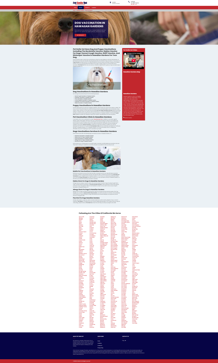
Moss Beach (113, 242)
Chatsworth (81, 323)
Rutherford (123, 263)
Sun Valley (134, 240)
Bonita (80, 267)
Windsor (134, 312)
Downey (91, 267)
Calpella (80, 293)
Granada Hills (92, 324)
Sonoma (134, 220)
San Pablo (123, 294)
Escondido (91, 293)
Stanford (134, 230)
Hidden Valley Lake (104, 235)
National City (113, 252)
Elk (90, 287)
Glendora (91, 320)
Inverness (102, 248)
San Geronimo (124, 279)
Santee (122, 313)
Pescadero (113, 309)
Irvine (101, 249)
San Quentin (124, 297)
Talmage (134, 249)
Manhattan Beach (104, 316)
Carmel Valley (82, 312)
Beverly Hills (81, 260)
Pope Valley (123, 225)
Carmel (80, 309)
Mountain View (114, 249)
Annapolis (81, 235)
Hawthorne (102, 229)
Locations (94, 7)
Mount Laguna (114, 248)
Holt (101, 238)
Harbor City (102, 226)
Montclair (113, 229)
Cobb (90, 226)
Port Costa (123, 226)
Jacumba (102, 250)
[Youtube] (123, 340)
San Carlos (123, 270)
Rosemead (123, 259)
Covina (90, 241)
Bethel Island (81, 259)
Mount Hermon (114, 246)
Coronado (91, 234)
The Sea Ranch (135, 255)
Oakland (112, 275)
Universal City (135, 274)
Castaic (80, 316)
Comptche (91, 227)
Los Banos (102, 306)
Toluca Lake (134, 257)
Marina (101, 317)
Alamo (80, 220)
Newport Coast (114, 261)
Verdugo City (135, 286)
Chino (80, 324)
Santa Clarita (124, 305)
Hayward (102, 230)
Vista (133, 291)
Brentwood (81, 280)
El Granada (91, 278)
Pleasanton (123, 218)
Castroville (81, 319)
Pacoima (112, 293)
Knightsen (102, 260)
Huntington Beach (104, 242)
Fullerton (91, 308)
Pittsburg (113, 323)
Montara (113, 227)
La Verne (102, 272)
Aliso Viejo (81, 226)
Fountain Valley (92, 305)
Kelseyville (102, 256)
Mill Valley (113, 218)
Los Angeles (102, 305)
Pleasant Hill (124, 216)
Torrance (134, 261)
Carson (80, 313)
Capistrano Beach (82, 305)
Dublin (90, 270)
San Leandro (124, 285)
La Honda (102, 264)
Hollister (102, 237)
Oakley (112, 276)
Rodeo (122, 256)
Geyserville (91, 315)
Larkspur (102, 289)
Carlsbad (81, 308)
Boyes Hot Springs (83, 275)
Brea (80, 279)
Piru (112, 321)
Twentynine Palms (136, 270)
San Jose (123, 282)
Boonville (81, 270)
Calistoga (81, 291)
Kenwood (102, 259)
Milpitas (112, 220)
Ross (122, 260)
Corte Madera (92, 235)
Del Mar (91, 256)
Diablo (90, 259)
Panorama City (114, 301)
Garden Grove (92, 312)
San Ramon (123, 300)
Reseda (122, 248)
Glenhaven (91, 321)
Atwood (80, 244)
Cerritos (80, 321)
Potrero (123, 230)
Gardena (91, 313)
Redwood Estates (125, 245)
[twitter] (125, 340)
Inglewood (102, 246)
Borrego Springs (82, 271)
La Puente (102, 271)
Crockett (91, 244)
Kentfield (102, 257)
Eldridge (91, 286)
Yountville (134, 321)
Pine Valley (113, 317)
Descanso (91, 257)
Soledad (133, 218)
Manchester (102, 315)
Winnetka (134, 313)
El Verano (91, 285)
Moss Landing (114, 244)
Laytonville (102, 291)
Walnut (133, 293)
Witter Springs (135, 315)
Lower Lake (102, 309)
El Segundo (91, 280)
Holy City (102, 240)
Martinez (102, 321)
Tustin (133, 268)
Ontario (112, 283)
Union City (134, 272)
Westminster (134, 304)
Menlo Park (102, 325)
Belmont (80, 252)
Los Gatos (102, 308)
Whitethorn (134, 306)
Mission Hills (113, 223)
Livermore (102, 297)
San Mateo (123, 293)
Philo (112, 312)
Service (80, 7)
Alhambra (81, 225)
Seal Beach (123, 317)
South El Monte (135, 222)
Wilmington (134, 310)
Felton (90, 297)
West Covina (134, 298)
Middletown (102, 327)
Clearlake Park (92, 223)
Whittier (134, 308)
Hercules (102, 233)
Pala (112, 294)
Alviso (80, 230)
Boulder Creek (82, 272)
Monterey (113, 233)
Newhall (112, 259)
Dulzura (91, 271)
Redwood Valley (124, 246)
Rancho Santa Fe (124, 238)
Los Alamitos (103, 302)
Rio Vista (123, 253)
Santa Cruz (123, 306)
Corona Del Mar (92, 233)
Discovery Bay (92, 263)
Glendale (91, 319)
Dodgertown (92, 264)
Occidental (113, 279)
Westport (134, 305)
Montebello (113, 231)
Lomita (101, 300)
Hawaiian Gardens (80, 10)
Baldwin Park (81, 246)
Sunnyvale (134, 242)
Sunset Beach (135, 245)
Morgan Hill (113, 240)
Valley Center (135, 279)
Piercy (112, 316)
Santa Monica (124, 309)
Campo (80, 300)
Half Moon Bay (103, 225)
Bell (79, 248)
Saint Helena (124, 264)
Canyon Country (82, 304)
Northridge (113, 270)
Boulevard (81, 274)
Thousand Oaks (135, 256)
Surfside (134, 246)
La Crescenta (103, 261)
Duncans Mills (92, 272)
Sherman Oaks (124, 321)
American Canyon (82, 231)
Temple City (134, 253)
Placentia (113, 324)
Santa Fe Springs (125, 308)
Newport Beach (114, 260)
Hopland (102, 241)
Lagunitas (102, 282)
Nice (112, 264)
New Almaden (114, 255)
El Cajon (91, 275)
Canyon (80, 302)
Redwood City (124, 244)
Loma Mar (102, 298)
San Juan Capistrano (125, 283)
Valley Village (135, 282)
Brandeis (81, 276)
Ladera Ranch (103, 274)
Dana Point (91, 250)
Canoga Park (81, 301)
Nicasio (112, 263)
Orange (112, 285)
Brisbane (81, 282)
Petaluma (113, 310)
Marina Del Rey (103, 319)
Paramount (113, 302)
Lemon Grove (103, 294)
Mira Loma (113, 222)
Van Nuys (134, 283)
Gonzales (91, 323)
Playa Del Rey (113, 325)
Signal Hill (123, 324)
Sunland (134, 241)
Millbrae (112, 219)
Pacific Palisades (114, 290)
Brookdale (81, 283)
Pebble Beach (114, 306)
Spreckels (134, 227)
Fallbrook (91, 295)
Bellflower (81, 250)
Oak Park (113, 274)
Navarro (112, 253)
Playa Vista (113, 327)
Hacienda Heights (104, 223)
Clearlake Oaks (92, 222)
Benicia (80, 256)
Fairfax (90, 294)
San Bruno (123, 268)
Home (75, 7)
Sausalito (123, 316)
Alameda (80, 219)
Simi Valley (123, 327)
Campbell (81, 298)
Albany (80, 222)
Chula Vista (91, 216)
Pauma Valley (113, 305)
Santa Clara (123, 304)
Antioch (80, 237)
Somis (133, 219)
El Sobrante (91, 282)
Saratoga (123, 315)
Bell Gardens (81, 249)
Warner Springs (135, 295)
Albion (80, 223)
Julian (101, 255)
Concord (91, 230)
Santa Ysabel (124, 312)
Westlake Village (135, 302)
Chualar (80, 327)
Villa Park (134, 289)
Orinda (112, 286)
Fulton (90, 309)
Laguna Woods (103, 280)
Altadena (81, 229)
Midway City (113, 216)
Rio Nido (123, 252)
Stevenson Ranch (135, 233)
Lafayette (102, 275)
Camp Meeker (82, 295)
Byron (80, 289)
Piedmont (113, 315)
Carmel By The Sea (83, 310)
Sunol (133, 244)
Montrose (113, 235)
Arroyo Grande (82, 240)
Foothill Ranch (92, 300)
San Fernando (124, 275)
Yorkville (134, 320)
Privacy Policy (100, 347)
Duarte (90, 268)
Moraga (112, 238)
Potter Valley (124, 231)
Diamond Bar (92, 260)
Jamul (101, 252)
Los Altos (102, 304)
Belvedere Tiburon (83, 253)
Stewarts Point (135, 234)
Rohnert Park (124, 257)
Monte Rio (113, 230)
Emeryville (91, 289)
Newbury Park (114, 257)
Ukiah (133, 271)
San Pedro (123, 295)
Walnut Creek (135, 294)
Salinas (122, 265)
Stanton (133, 231)
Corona (91, 231)
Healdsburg (102, 231)
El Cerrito (91, 276)
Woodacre (134, 316)
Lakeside (102, 286)
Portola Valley (124, 229)
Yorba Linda (134, 319)
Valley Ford (134, 280)
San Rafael (123, 298)
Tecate (133, 252)
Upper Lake (134, 275)
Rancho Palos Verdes (125, 237)
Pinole (112, 319)
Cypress (91, 248)
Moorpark (113, 237)
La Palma (102, 270)
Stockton (134, 237)
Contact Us (87, 7)
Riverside (123, 255)
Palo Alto (113, 295)
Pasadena (113, 304)
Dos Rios (91, 265)
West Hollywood (135, 301)
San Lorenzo (124, 286)
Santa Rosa (123, 310)
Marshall (102, 320)
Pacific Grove (113, 289)
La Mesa (102, 267)
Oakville (112, 278)
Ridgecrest (123, 250)
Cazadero (81, 320)
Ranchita (123, 235)
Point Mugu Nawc (125, 220)
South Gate (134, 223)
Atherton (81, 242)
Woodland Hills (135, 317)
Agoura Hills (81, 216)
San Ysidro (123, 301)
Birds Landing (82, 261)
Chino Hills (81, 325)
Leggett (101, 293)
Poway (122, 233)
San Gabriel (123, 278)
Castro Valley (81, 317)
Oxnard (112, 287)
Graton (90, 325)
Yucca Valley (134, 323)
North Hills (113, 267)
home (74, 10)
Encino (90, 291)
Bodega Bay (81, 264)
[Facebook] (122, 340)
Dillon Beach (92, 261)
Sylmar (133, 248)
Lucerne (102, 310)
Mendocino (102, 324)
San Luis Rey (124, 287)
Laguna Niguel (103, 279)
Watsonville (134, 297)
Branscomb (81, 278)
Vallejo (133, 278)
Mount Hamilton (114, 245)
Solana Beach (135, 216)
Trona (133, 265)
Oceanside (113, 280)
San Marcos (123, 289)
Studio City (134, 238)
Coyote (90, 242)
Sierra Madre (124, 323)
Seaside (123, 319)
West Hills (134, 300)
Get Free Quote (80, 35)
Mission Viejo (113, 225)
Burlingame (81, 287)
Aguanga (81, 218)
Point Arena (123, 219)
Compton (91, 229)
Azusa (80, 245)
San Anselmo (124, 267)
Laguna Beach (103, 276)
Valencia (134, 276)
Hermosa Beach (103, 234)
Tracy (133, 264)
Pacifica (112, 291)
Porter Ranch (124, 227)
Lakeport (102, 285)
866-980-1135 (134, 4)
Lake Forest (102, 283)
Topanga (134, 260)
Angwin (80, 234)
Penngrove (113, 308)
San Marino (123, 290)
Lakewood (102, 287)
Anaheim (81, 233)
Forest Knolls (92, 301)
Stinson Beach (135, 235)
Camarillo (81, 294)
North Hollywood (114, 268)
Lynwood (102, 312)
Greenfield (102, 216)
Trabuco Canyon (135, 263)
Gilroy (90, 316)
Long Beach (102, 301)
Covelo (90, 240)
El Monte (91, 279)
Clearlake (91, 220)
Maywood (102, 323)
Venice (133, 285)
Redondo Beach (124, 242)
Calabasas (81, 290)
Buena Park (81, 285)
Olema (112, 282)
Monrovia (113, 226)
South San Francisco (136, 226)
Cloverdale (91, 225)
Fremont (91, 306)
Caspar (80, 315)
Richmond (123, 249)
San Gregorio (124, 280)
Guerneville (102, 222)
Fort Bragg (91, 304)
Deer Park (91, 255)
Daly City (91, 249)
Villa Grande (134, 287)
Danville (91, 252)
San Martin (123, 291)
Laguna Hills (102, 278)
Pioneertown (113, 320)
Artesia (80, 241)
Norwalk (112, 271)
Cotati (90, 238)
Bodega (80, 263)
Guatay (101, 220)
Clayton (91, 219)
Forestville (91, 302)
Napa (112, 250)
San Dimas (123, 274)
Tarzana (134, 250)
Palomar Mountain (115, 297)
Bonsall (80, 268)
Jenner (101, 253)
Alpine (80, 227)
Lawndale (102, 290)
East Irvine (91, 274)
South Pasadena (135, 225)
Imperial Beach (103, 245)
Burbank (81, 286)
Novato (112, 272)
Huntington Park (103, 244)
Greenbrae (91, 327)
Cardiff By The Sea (83, 306)
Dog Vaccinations (88, 10)
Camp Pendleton (82, 297)
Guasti (101, 219)
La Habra (102, 263)
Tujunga (134, 267)
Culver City (91, 245)
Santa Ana (123, 302)
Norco (112, 265)
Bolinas (80, 265)
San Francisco (124, 276)
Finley (90, 298)
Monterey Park (114, 234)
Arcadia (80, 238)
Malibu (101, 313)
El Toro (91, 283)
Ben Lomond (81, 255)
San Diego (123, 272)
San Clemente (124, 271)
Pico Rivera (113, 313)
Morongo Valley (114, 241)
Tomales (134, 259)
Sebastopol (123, 320)
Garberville (91, 310)
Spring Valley (135, 229)
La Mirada (102, 268)
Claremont (91, 218)
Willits (133, 309)
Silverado (123, 325)
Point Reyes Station (125, 222)
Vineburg (134, 290)
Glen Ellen (91, 317)
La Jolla (101, 265)
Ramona (123, 234)
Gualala (101, 218)
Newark (112, 256)
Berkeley (81, 257)
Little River (102, 295)
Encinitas (91, 290)
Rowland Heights (125, 261)
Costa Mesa (91, 237)
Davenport (91, 253)
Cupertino (91, 246)
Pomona (123, 223)
